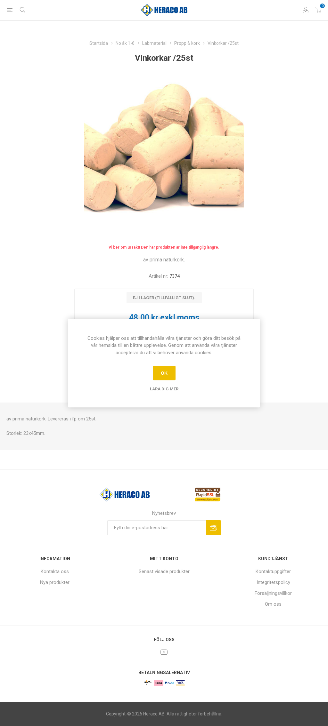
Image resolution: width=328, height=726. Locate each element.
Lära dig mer (164, 389)
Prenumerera (213, 527)
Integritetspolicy (273, 582)
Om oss (273, 604)
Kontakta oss (55, 571)
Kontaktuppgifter (273, 571)
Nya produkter (55, 582)
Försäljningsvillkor (273, 593)
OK (164, 373)
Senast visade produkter (164, 571)
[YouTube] (164, 652)
